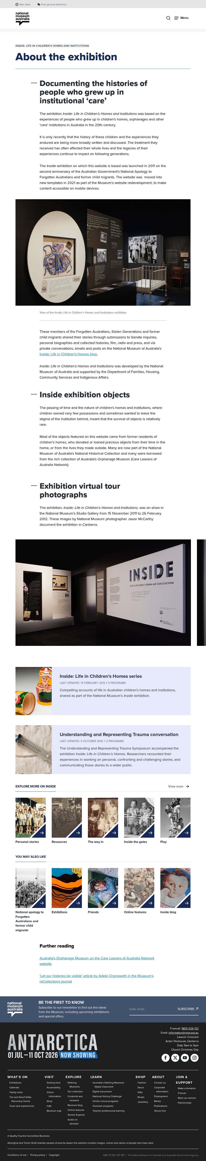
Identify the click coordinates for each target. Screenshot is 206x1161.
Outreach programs (103, 1106)
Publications (160, 1106)
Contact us (160, 1082)
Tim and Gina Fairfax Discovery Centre (20, 1099)
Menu (184, 17)
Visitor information (54, 1094)
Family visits (16, 1092)
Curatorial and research (75, 1098)
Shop (49, 1101)
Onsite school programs (105, 1101)
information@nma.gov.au (184, 1033)
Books (141, 1097)
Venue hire (160, 1110)
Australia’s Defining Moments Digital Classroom (108, 1084)
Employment (161, 1096)
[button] (103, 594)
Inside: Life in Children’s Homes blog (68, 353)
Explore (73, 1077)
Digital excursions (102, 1091)
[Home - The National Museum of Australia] (22, 19)
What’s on (17, 1077)
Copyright (54, 1155)
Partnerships (185, 1102)
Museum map (54, 1110)
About (158, 1077)
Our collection (75, 1091)
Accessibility (53, 1087)
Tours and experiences (21, 1106)
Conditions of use (17, 1155)
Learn (96, 1077)
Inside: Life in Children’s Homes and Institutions (52, 46)
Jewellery (143, 1102)
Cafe (49, 1106)
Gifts (140, 1092)
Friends (182, 1093)
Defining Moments (74, 1084)
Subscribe (186, 1008)
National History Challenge (107, 1096)
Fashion (142, 1082)
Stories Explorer (76, 1114)
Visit (49, 1077)
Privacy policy (37, 1155)
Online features (76, 1110)
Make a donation (187, 1088)
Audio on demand (73, 1121)
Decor (141, 1087)
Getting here (54, 1082)
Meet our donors (187, 1098)
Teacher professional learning (109, 1110)
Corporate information (161, 1089)
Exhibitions (15, 1082)
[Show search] (168, 18)
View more (175, 786)
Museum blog (75, 1105)
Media (157, 1101)
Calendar (14, 1087)
